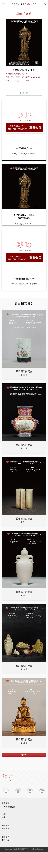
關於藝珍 (5, 839)
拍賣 (3, 817)
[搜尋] (45, 4)
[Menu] (3, 4)
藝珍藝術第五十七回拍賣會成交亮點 (24, 216)
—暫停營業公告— (24, 148)
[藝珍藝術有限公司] (24, 4)
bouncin (40, 849)
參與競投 (5, 828)
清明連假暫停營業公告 (24, 278)
